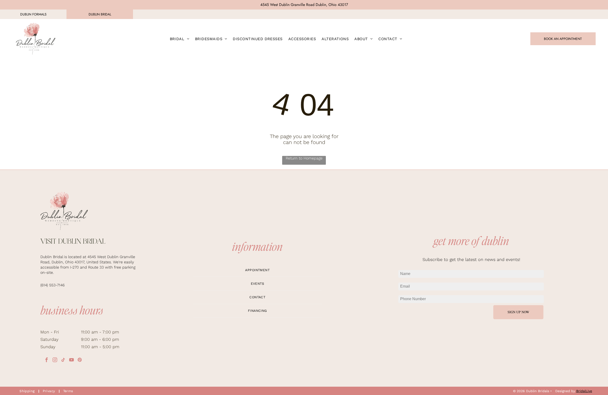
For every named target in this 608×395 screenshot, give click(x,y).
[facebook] (46, 360)
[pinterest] (79, 360)
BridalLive (584, 391)
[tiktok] (63, 360)
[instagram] (54, 360)
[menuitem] (179, 38)
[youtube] (71, 360)
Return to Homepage (304, 158)
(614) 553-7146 (52, 285)
